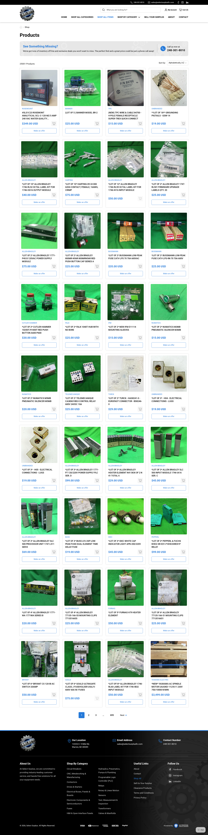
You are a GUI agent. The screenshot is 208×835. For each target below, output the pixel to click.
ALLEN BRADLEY (29, 180)
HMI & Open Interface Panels (80, 813)
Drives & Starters (74, 787)
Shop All (137, 778)
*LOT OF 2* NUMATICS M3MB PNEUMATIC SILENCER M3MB (166, 328)
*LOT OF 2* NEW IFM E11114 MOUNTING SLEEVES (122, 328)
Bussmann (113, 251)
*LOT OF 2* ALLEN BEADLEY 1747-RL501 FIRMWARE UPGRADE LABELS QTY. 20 (168, 187)
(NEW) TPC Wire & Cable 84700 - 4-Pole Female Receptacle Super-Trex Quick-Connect (124, 115)
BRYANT (25, 680)
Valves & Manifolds (107, 813)
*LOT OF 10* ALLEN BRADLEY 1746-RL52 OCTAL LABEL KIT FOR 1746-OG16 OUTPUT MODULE (38, 187)
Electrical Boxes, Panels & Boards (78, 793)
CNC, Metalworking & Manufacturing (76, 775)
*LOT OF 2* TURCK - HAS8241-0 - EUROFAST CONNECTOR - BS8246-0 (125, 401)
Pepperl (155, 537)
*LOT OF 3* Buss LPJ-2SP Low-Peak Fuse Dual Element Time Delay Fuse (81, 544)
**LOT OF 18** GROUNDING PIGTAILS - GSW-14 (165, 114)
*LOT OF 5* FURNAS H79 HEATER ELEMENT (124, 614)
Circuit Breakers (74, 769)
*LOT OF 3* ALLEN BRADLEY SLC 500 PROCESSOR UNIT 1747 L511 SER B (38, 544)
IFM (109, 323)
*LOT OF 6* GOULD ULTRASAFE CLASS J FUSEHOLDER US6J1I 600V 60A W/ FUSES (80, 686)
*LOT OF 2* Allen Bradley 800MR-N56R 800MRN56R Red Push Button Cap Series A (80, 258)
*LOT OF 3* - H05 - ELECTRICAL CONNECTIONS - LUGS (37, 471)
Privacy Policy (140, 797)
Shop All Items (105, 17)
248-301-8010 (176, 50)
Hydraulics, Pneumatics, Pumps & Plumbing (109, 771)
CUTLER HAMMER (29, 323)
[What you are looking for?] (103, 9)
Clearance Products (143, 788)
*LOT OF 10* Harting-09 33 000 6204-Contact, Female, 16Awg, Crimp (81, 187)
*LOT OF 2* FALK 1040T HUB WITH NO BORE (82, 328)
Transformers (104, 808)
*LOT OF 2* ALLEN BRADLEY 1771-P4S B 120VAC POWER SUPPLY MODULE (38, 258)
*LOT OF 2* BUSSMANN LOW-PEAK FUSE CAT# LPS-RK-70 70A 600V (168, 257)
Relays (101, 785)
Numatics (156, 323)
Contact (183, 17)
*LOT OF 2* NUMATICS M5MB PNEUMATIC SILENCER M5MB (36, 399)
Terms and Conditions (144, 793)
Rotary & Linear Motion (108, 790)
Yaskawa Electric (160, 680)
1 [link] (81, 715)
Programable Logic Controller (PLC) (107, 779)
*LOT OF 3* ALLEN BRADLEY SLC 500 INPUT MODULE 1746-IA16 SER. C (167, 472)
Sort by (162, 63)
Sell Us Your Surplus (143, 783)
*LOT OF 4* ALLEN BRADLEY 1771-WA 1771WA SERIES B (38, 614)
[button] (183, 9)
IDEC (110, 537)
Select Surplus (32, 826)
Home (64, 17)
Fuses (69, 808)
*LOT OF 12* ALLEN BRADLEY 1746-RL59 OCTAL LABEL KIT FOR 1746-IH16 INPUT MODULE (124, 187)
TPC (110, 109)
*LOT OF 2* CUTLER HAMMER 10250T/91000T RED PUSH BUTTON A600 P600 (36, 330)
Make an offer (39, 131)
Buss (67, 537)
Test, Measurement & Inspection (108, 802)
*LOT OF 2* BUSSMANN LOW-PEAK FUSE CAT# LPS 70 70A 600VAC (125, 257)
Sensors (102, 795)
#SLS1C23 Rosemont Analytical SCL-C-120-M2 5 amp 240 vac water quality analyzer (39, 115)
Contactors (72, 782)
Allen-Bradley (158, 180)
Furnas (111, 608)
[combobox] (130, 9)
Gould (68, 680)
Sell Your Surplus (154, 17)
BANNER (68, 109)
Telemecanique (72, 394)
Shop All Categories (82, 17)
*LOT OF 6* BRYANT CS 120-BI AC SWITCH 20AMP (38, 685)
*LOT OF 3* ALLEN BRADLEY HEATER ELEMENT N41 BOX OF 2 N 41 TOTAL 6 (125, 472)
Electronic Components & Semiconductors (78, 802)
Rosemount (27, 109)
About (171, 17)
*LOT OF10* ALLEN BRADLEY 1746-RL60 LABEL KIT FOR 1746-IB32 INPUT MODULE (125, 686)
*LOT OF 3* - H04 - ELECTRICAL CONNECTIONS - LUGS (167, 399)
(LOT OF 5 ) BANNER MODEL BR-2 (81, 112)
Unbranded (157, 109)
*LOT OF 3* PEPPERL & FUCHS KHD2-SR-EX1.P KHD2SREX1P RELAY (166, 544)
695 (112, 715)
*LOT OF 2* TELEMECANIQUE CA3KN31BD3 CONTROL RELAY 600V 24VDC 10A (80, 401)
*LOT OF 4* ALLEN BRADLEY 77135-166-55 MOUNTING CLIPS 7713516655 (81, 615)
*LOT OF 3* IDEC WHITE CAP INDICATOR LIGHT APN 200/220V (124, 542)
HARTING (69, 180)
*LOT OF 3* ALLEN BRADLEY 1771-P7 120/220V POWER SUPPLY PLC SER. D (82, 472)
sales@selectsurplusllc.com (130, 744)
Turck (111, 394)
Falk (67, 323)
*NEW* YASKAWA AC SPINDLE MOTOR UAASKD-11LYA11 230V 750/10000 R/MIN (167, 686)
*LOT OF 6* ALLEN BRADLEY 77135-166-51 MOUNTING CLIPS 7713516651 (167, 615)
